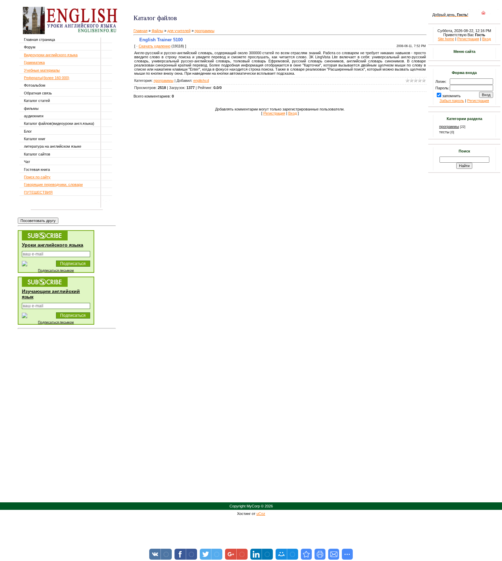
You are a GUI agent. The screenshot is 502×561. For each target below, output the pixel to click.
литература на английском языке (52, 146)
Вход (292, 113)
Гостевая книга (37, 169)
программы (204, 31)
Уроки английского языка (52, 245)
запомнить (451, 96)
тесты (444, 132)
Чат (27, 162)
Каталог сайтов (37, 154)
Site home (446, 39)
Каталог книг (34, 139)
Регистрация (274, 113)
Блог (28, 131)
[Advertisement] (214, 7)
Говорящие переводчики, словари (53, 184)
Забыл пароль (452, 101)
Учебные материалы (42, 70)
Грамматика (34, 62)
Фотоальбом (34, 85)
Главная (141, 31)
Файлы (157, 31)
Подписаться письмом (56, 270)
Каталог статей (37, 101)
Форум (30, 47)
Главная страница (39, 40)
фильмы (31, 108)
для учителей (179, 31)
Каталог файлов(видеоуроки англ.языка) (59, 123)
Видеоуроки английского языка (51, 55)
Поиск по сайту (37, 177)
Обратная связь (38, 93)
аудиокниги (33, 116)
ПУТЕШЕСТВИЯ (38, 192)
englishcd (201, 80)
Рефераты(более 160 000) (46, 78)
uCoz (260, 514)
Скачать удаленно (154, 46)
